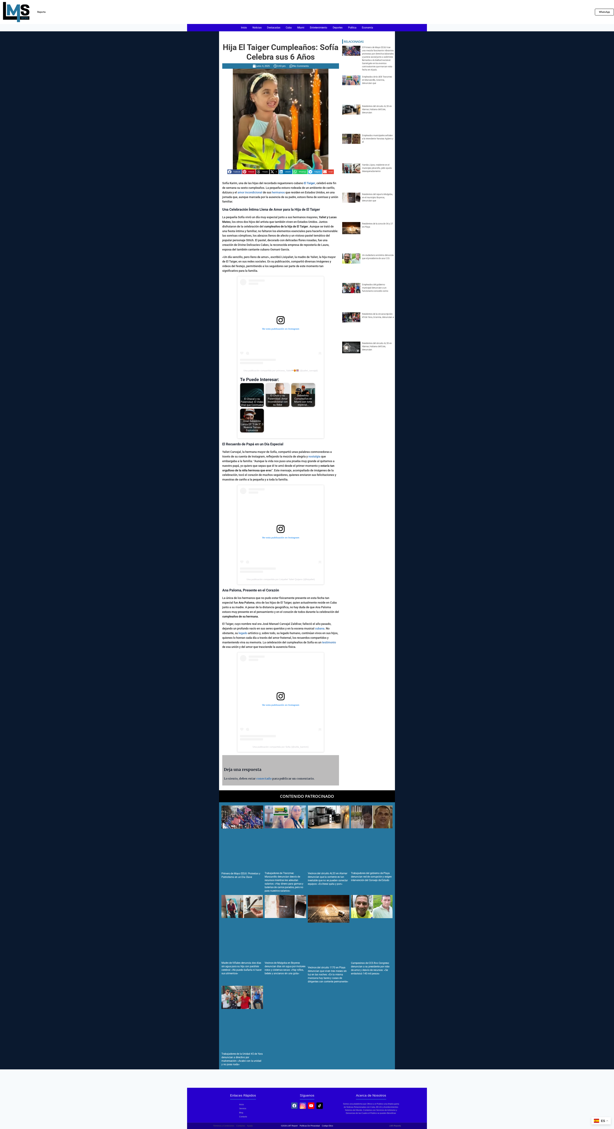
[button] (234, 171)
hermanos (278, 192)
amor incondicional (250, 192)
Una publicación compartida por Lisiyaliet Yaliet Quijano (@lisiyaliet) (281, 579)
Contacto (243, 1117)
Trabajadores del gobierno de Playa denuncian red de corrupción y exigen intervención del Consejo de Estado (371, 877)
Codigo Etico (327, 1126)
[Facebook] (294, 1105)
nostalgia (314, 456)
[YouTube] (311, 1105)
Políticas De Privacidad (310, 1126)
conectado (264, 778)
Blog (241, 1113)
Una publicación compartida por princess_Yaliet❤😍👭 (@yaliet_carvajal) (281, 370)
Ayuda (250, 1126)
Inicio (241, 1104)
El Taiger (309, 183)
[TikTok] (319, 1105)
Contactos (240, 1126)
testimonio (329, 642)
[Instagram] (303, 1105)
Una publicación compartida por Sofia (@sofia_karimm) (281, 747)
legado (243, 633)
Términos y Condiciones (223, 1126)
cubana (319, 628)
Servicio (242, 1108)
